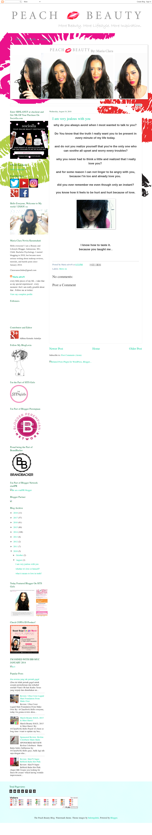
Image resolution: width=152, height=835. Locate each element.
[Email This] (91, 265)
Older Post (135, 348)
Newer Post (56, 348)
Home (18, 39)
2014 (15, 531)
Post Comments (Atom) (71, 355)
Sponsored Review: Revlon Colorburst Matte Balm (31, 738)
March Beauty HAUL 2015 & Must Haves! (32, 719)
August (19, 560)
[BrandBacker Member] (22, 475)
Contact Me (46, 39)
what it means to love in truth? (29, 573)
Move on (63, 268)
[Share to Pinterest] (100, 265)
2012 (15, 541)
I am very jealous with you (71, 118)
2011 (15, 546)
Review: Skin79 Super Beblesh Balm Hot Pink (30, 760)
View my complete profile (21, 294)
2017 (15, 517)
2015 (15, 527)
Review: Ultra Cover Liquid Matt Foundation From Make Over (32, 698)
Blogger (113, 817)
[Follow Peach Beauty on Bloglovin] (19, 375)
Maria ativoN (18, 276)
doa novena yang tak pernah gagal (24, 679)
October (20, 555)
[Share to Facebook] (97, 265)
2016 (15, 522)
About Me (31, 39)
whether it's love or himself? (28, 568)
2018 (15, 512)
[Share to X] (95, 265)
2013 (15, 536)
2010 (15, 551)
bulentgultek (93, 817)
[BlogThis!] (93, 265)
